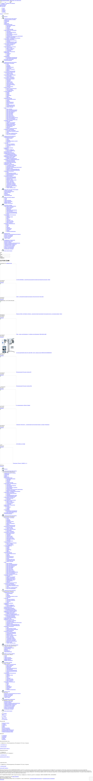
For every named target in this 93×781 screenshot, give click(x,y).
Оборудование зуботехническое (10, 664)
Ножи (7, 218)
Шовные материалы (10, 630)
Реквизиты (4, 737)
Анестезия (6, 598)
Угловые (8, 54)
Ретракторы (8, 79)
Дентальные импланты (10, 84)
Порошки (8, 595)
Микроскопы (6, 476)
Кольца (7, 104)
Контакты (4, 11)
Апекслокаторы (9, 47)
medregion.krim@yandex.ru (5, 748)
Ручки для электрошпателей (11, 211)
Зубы (7, 226)
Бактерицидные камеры (10, 490)
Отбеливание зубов (7, 618)
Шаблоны (8, 97)
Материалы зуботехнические (9, 681)
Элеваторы (8, 80)
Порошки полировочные (11, 231)
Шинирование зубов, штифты (9, 611)
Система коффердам (8, 545)
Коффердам (6, 604)
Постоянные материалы (10, 161)
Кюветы (7, 215)
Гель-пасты (8, 145)
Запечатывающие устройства (11, 34)
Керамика (8, 227)
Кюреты (7, 70)
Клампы (7, 93)
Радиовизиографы (9, 29)
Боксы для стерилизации (11, 134)
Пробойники (8, 95)
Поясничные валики (8, 651)
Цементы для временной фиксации (12, 169)
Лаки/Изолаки (9, 228)
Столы (5, 656)
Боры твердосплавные (10, 116)
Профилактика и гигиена (9, 592)
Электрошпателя (9, 210)
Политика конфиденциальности (8, 729)
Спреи (7, 146)
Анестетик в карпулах (10, 143)
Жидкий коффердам (10, 149)
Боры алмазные (9, 108)
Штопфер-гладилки (10, 67)
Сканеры (8, 28)
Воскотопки (8, 667)
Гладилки (8, 65)
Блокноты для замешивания (11, 185)
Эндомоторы (8, 50)
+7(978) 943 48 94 (3, 746)
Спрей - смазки (7, 697)
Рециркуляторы (9, 35)
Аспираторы (6, 474)
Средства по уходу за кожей (9, 706)
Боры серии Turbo (9, 114)
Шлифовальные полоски (11, 124)
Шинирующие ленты (10, 157)
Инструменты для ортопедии (9, 526)
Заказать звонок (3, 5)
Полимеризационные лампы (11, 41)
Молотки (8, 217)
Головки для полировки (10, 122)
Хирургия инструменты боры (11, 119)
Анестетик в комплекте (10, 144)
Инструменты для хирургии (9, 532)
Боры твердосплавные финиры (12, 117)
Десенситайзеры (9, 138)
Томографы (8, 26)
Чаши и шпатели (9, 222)
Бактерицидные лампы (8, 701)
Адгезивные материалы (8, 603)
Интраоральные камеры (10, 25)
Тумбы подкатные (7, 657)
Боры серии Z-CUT (10, 115)
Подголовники (7, 650)
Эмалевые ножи (9, 81)
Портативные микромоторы (11, 58)
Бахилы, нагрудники (10, 181)
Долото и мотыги (9, 82)
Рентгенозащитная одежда (9, 647)
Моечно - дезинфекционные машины (13, 491)
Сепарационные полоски (11, 99)
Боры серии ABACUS (10, 111)
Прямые (7, 55)
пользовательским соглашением (49, 778)
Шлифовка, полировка (8, 574)
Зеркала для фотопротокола (11, 88)
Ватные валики (9, 186)
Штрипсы (8, 127)
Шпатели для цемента (10, 69)
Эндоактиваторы (9, 49)
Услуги (3, 8)
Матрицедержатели (10, 102)
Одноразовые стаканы (10, 182)
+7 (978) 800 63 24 (3, 744)
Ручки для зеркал (9, 89)
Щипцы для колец (9, 561)
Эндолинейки (9, 75)
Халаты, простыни (9, 180)
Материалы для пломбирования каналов (11, 614)
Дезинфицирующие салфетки (9, 705)
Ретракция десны (9, 168)
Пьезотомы (8, 45)
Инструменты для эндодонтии (10, 529)
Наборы (7, 92)
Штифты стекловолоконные (11, 158)
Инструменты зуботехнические (10, 673)
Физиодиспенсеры (9, 44)
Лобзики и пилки (9, 216)
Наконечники (6, 505)
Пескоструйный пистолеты (11, 39)
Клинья (7, 100)
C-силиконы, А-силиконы (11, 165)
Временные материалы (10, 160)
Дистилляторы (9, 33)
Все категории (2, 6)
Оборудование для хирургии (9, 497)
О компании (4, 735)
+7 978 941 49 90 (3, 766)
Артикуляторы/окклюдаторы (11, 212)
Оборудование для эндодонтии (10, 500)
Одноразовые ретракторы (11, 177)
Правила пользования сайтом (7, 731)
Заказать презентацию (6, 728)
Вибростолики (9, 666)
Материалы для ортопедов (9, 619)
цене (11, 263)
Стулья (5, 655)
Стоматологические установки (10, 472)
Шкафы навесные (7, 659)
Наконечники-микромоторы (11, 668)
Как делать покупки (6, 727)
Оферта (3, 726)
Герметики (8, 141)
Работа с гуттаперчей (10, 48)
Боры (5, 562)
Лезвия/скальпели (9, 86)
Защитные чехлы (7, 648)
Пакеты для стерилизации (9, 707)
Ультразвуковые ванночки (11, 32)
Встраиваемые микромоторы (11, 57)
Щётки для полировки (10, 123)
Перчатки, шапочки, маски (11, 179)
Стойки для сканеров (8, 646)
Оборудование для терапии (9, 492)
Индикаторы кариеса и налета (12, 596)
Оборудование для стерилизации (10, 483)
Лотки (7, 132)
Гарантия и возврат (5, 723)
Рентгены (8, 27)
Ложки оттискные (9, 73)
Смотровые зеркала (10, 90)
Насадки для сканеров (8, 695)
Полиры (7, 230)
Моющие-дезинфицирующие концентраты (12, 703)
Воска (7, 224)
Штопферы (8, 66)
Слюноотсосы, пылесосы (11, 183)
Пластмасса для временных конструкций (14, 167)
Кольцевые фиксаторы (10, 559)
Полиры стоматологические (11, 128)
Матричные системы (8, 552)
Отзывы (3, 738)
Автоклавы (8, 31)
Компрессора (6, 473)
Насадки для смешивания (11, 176)
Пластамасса (8, 229)
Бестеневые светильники (9, 512)
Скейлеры (8, 40)
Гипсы (7, 225)
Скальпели (8, 219)
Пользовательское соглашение (7, 730)
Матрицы (8, 101)
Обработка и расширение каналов (10, 610)
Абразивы (8, 121)
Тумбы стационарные (8, 658)
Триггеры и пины (9, 220)
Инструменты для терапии (9, 517)
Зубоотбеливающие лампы (11, 42)
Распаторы (8, 85)
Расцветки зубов (9, 527)
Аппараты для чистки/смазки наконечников (14, 489)
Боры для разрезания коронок (11, 109)
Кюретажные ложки (10, 83)
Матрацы (6, 649)
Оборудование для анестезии (9, 504)
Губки (7, 172)
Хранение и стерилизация (9, 583)
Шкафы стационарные (8, 660)
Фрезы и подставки (10, 221)
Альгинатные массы (10, 166)
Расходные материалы (8, 631)
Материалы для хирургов (9, 626)
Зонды (7, 64)
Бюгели (7, 213)
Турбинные (8, 53)
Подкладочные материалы (9, 607)
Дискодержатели (9, 126)
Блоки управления (9, 207)
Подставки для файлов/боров (11, 133)
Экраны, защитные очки (10, 187)
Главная (1, 13)
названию (8, 263)
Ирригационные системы (11, 173)
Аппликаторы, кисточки (11, 184)
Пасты (7, 594)
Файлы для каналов (10, 76)
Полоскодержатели (9, 103)
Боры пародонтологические (11, 110)
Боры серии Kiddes (9, 112)
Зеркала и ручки (7, 541)
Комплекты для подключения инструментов (12, 693)
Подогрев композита (8, 513)
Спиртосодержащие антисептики (10, 704)
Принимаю (2, 779)
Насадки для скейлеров (8, 694)
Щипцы (7, 94)
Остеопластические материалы (12, 629)
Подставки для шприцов (11, 130)
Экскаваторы (8, 68)
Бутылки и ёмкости (7, 702)
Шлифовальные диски (10, 125)
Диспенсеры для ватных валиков (12, 131)
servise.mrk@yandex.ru (4, 768)
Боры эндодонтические (10, 118)
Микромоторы (7, 509)
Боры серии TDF (9, 113)
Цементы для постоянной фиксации (13, 170)
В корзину (2, 282)
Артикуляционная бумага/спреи (10, 617)
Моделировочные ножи (10, 525)
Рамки (7, 96)
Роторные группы (7, 696)
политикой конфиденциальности (36, 778)
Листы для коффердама (10, 150)
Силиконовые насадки (10, 560)
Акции (3, 9)
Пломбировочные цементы (11, 154)
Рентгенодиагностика (8, 477)
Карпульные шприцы (10, 78)
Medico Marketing (15, 776)
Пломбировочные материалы (9, 608)
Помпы (5, 475)
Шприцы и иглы (9, 178)
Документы (4, 736)
